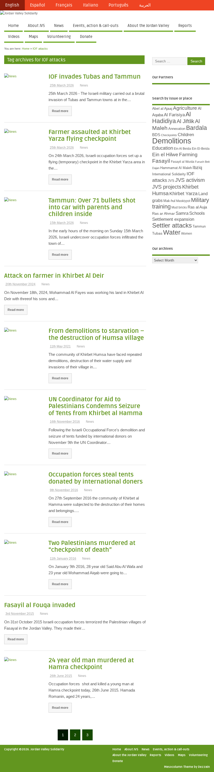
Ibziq (197, 167)
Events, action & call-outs (95, 25)
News (59, 25)
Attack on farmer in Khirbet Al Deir (54, 276)
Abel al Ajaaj (162, 108)
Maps (33, 36)
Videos (14, 36)
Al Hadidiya (171, 117)
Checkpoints (169, 135)
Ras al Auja (197, 207)
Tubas (157, 233)
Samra (182, 213)
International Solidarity (169, 174)
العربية (145, 5)
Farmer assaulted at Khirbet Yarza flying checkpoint (90, 135)
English (12, 5)
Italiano (90, 5)
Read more (60, 111)
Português (118, 5)
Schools (197, 213)
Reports (185, 25)
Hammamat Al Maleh (176, 168)
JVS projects (166, 187)
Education (162, 148)
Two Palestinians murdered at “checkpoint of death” (92, 546)
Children (186, 134)
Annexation (176, 129)
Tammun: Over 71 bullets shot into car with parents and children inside (92, 207)
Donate (86, 36)
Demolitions (171, 140)
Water (171, 232)
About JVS (36, 25)
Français (64, 5)
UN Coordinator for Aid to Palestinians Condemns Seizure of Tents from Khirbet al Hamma (95, 406)
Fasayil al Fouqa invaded (39, 605)
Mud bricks (179, 207)
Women (186, 233)
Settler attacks (172, 225)
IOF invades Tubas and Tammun (95, 76)
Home (13, 25)
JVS (171, 181)
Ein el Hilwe (165, 154)
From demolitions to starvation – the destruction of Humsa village (96, 334)
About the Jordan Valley (148, 25)
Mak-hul (169, 201)
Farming (188, 154)
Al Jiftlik (185, 121)
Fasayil (161, 161)
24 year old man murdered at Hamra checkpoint (91, 664)
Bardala (196, 127)
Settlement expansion (173, 219)
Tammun (199, 226)
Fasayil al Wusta (182, 162)
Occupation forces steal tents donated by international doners (96, 478)
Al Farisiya (174, 114)
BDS (156, 135)
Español (37, 5)
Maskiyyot (183, 201)
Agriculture (185, 108)
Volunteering (59, 36)
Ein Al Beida (182, 148)
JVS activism (190, 180)
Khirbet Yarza (183, 193)
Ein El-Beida (201, 148)
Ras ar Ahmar (163, 213)
